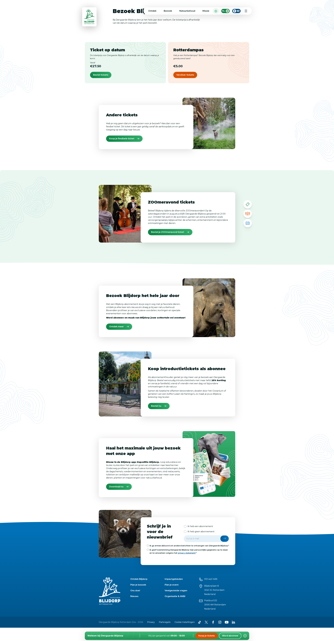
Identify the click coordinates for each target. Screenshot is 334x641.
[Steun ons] (247, 214)
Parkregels (164, 622)
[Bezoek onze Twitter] (206, 622)
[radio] (198, 526)
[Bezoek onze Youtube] (226, 622)
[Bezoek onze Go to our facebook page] (213, 622)
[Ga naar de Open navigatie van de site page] (246, 11)
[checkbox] (206, 529)
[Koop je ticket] (247, 204)
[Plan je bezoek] (247, 223)
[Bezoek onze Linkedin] (233, 622)
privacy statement (186, 553)
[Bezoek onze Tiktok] (199, 622)
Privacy (151, 622)
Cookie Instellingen (185, 622)
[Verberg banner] (245, 635)
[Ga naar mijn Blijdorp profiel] (216, 11)
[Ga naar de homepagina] (89, 17)
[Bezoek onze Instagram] (220, 622)
